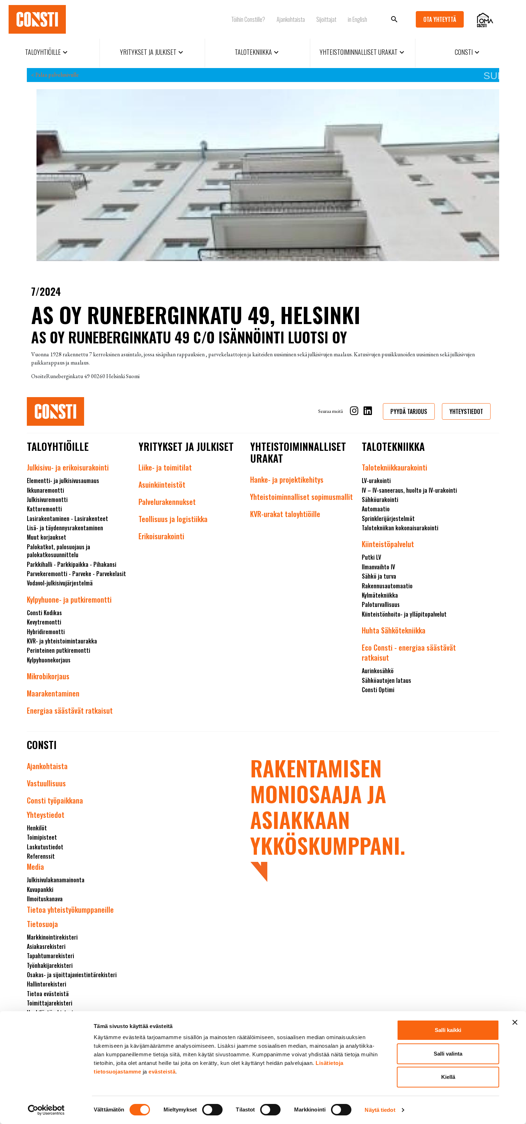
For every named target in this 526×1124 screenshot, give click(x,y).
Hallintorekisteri (46, 984)
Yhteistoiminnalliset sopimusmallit (301, 496)
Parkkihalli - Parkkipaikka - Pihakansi (71, 564)
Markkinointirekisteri (52, 937)
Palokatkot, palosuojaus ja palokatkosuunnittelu (58, 550)
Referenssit (41, 856)
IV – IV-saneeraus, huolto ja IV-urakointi (409, 490)
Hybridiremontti (46, 631)
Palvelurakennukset (167, 501)
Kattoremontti (44, 509)
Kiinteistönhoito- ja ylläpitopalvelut (404, 614)
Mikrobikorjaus (48, 676)
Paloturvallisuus (381, 604)
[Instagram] (354, 412)
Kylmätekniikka (380, 595)
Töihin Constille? (248, 19)
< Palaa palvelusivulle (55, 74)
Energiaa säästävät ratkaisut (70, 710)
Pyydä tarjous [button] (408, 411)
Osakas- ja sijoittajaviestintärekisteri (72, 974)
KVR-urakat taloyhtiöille (285, 513)
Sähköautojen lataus (386, 680)
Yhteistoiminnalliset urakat (363, 52)
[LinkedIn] (368, 412)
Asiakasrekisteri (46, 946)
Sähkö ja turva (379, 576)
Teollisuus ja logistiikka (173, 518)
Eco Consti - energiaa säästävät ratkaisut (409, 652)
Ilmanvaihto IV (378, 567)
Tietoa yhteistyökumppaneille (70, 909)
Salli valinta (448, 1054)
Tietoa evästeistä (48, 993)
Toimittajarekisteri (49, 1003)
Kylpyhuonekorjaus (48, 660)
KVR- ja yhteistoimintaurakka (62, 641)
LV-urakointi (376, 480)
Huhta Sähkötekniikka (393, 630)
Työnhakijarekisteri (50, 965)
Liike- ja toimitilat (165, 467)
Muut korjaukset (46, 537)
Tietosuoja (42, 923)
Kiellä (448, 1077)
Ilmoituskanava (45, 898)
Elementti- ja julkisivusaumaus (63, 480)
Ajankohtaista (291, 19)
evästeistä (161, 1071)
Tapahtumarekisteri (50, 955)
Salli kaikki (448, 1030)
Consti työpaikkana (55, 800)
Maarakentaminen (53, 693)
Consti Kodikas (44, 612)
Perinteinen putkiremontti (58, 650)
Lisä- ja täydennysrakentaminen (65, 528)
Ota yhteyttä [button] (439, 19)
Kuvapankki (40, 889)
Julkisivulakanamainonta (55, 879)
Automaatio (376, 509)
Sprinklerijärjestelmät (388, 518)
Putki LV (371, 557)
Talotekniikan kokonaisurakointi (400, 528)
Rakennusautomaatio (387, 586)
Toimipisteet (42, 837)
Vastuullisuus (46, 783)
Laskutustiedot (45, 847)
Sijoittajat (326, 19)
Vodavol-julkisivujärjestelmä (60, 583)
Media (35, 866)
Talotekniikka (258, 52)
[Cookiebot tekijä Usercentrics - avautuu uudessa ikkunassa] (46, 1110)
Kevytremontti (44, 622)
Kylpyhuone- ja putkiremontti (69, 599)
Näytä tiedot (380, 1110)
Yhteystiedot (45, 814)
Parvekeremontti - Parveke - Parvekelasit (76, 573)
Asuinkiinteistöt (161, 484)
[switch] (212, 1109)
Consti (468, 52)
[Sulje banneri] (514, 1022)
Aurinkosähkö (378, 670)
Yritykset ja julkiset (152, 52)
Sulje (491, 75)
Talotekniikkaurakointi (394, 467)
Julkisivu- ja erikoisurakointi (68, 467)
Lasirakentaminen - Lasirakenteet (67, 518)
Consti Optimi (378, 689)
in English (357, 19)
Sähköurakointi (380, 499)
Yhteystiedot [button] (466, 411)
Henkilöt (37, 828)
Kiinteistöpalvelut (388, 544)
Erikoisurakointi (161, 536)
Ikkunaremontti (45, 490)
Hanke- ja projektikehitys (286, 479)
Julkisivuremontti (47, 499)
